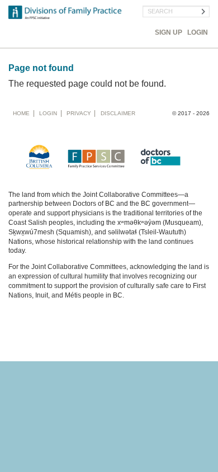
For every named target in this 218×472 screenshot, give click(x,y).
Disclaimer (118, 113)
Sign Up (168, 32)
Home (21, 113)
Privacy (79, 113)
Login (197, 32)
